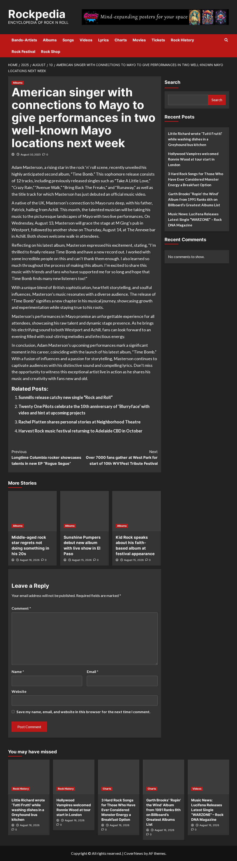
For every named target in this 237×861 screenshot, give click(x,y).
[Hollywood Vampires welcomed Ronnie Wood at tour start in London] (73, 777)
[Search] (226, 40)
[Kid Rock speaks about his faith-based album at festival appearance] (136, 511)
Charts (121, 40)
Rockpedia (36, 14)
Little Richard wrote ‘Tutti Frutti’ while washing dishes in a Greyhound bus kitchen (195, 139)
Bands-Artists (24, 40)
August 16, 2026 (30, 560)
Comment (21, 608)
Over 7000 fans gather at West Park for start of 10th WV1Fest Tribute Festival (122, 457)
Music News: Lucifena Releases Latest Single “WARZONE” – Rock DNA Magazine (195, 219)
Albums (50, 40)
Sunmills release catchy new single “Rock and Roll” (66, 397)
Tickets (158, 40)
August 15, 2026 (82, 560)
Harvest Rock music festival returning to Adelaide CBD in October (80, 430)
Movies (139, 40)
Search (172, 82)
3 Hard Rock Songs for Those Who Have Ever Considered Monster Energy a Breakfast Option (195, 179)
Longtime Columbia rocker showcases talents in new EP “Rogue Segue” (46, 457)
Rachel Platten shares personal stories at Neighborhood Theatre (79, 421)
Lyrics (103, 40)
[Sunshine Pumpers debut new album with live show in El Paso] (84, 511)
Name (18, 671)
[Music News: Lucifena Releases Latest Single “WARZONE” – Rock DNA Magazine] (208, 777)
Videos (86, 40)
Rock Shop (50, 51)
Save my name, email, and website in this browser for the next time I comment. (83, 711)
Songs (68, 40)
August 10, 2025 (31, 154)
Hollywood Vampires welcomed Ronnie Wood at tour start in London (193, 159)
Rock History (182, 40)
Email (92, 671)
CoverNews (133, 853)
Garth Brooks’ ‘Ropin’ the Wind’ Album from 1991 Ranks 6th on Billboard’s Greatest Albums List (194, 199)
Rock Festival (23, 51)
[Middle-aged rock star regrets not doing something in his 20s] (32, 511)
